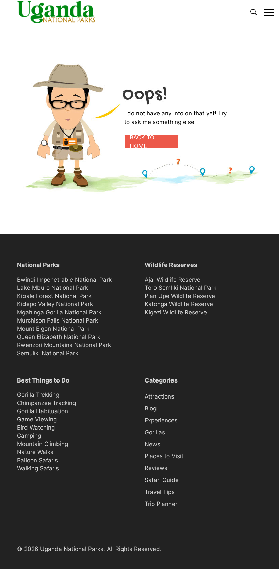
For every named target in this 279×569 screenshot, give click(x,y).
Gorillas (155, 432)
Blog (151, 408)
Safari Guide (162, 480)
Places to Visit (164, 456)
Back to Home (142, 142)
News (152, 444)
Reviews (156, 468)
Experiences (161, 420)
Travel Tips (160, 492)
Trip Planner (161, 503)
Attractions (159, 396)
